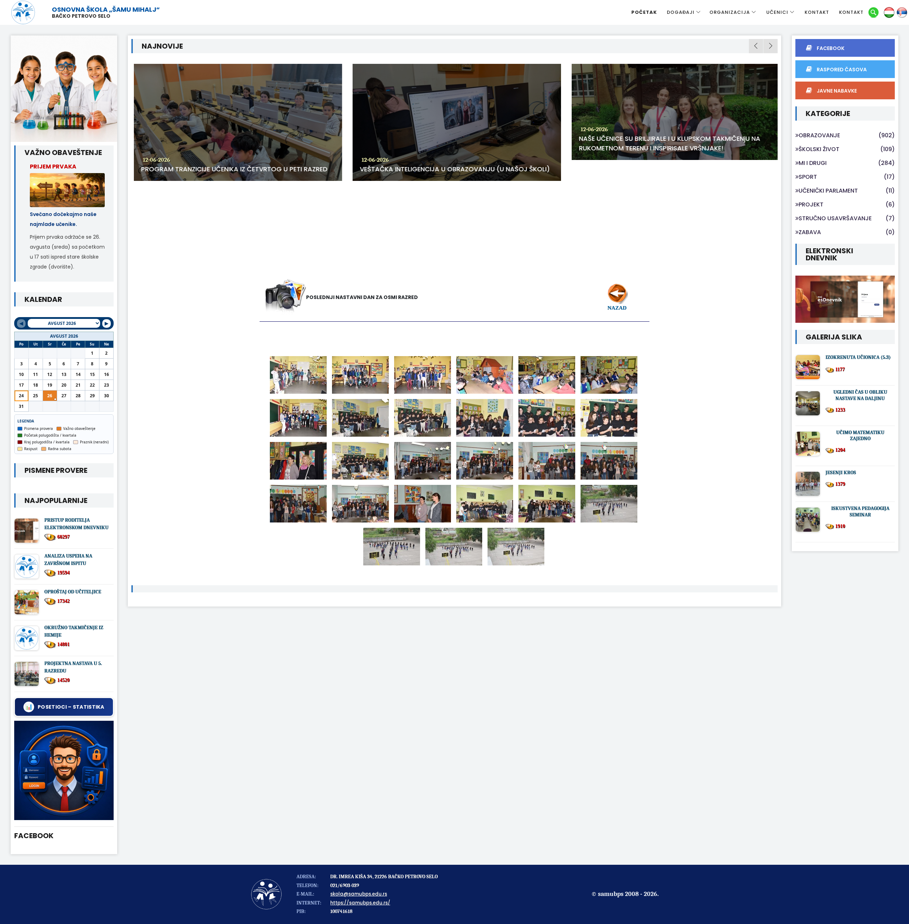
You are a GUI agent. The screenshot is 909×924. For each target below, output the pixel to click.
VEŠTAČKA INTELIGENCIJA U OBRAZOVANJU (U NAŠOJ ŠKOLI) (453, 169)
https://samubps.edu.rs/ (360, 903)
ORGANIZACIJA (729, 12)
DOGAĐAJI (681, 12)
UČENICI (777, 12)
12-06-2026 (154, 160)
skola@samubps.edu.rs (358, 894)
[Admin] (64, 770)
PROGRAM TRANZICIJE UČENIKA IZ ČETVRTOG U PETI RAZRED (232, 169)
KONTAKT (817, 12)
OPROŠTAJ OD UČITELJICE (72, 592)
